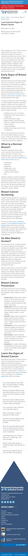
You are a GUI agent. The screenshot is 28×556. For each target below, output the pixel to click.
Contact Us (4, 520)
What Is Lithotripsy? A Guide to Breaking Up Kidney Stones (12, 414)
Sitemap (3, 522)
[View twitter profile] (5, 502)
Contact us (21, 370)
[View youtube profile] (11, 502)
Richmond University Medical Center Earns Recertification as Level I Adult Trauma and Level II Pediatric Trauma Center (14, 393)
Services (3, 511)
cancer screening (18, 221)
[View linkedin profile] (13, 502)
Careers (3, 518)
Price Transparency (6, 524)
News (7, 17)
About (3, 516)
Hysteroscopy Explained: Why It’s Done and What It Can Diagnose (12, 451)
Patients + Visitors (6, 513)
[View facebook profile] (2, 502)
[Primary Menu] (25, 11)
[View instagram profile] (8, 502)
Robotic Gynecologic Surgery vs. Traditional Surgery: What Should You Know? (14, 445)
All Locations (20, 545)
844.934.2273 (5, 499)
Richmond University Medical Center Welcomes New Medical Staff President (13, 420)
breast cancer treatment (14, 95)
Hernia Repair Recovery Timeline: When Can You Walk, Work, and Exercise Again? (12, 437)
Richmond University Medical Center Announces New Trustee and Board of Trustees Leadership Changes (14, 401)
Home (3, 17)
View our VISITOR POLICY (16, 3)
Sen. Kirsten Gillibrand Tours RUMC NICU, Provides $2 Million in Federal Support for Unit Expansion (13, 384)
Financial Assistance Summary (10, 514)
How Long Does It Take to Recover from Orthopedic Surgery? (13, 408)
